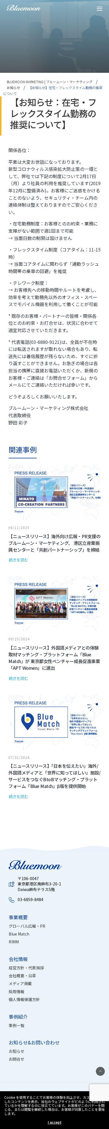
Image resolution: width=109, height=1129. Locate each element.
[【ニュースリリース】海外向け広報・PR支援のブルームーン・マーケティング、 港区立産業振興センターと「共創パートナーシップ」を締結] (58, 520)
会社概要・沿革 (22, 975)
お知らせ (16, 1051)
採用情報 (16, 991)
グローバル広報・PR (27, 926)
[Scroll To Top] (100, 1071)
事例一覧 (16, 1025)
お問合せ (16, 1059)
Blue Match (19, 934)
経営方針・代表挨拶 (26, 968)
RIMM (14, 941)
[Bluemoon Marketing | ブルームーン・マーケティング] (24, 8)
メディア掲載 (20, 983)
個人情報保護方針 (24, 999)
